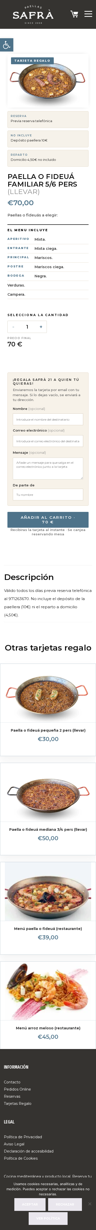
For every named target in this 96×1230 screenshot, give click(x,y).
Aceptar (30, 1204)
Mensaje (29, 452)
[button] (6, 44)
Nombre (29, 409)
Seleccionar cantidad (48, 745)
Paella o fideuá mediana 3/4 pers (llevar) (48, 829)
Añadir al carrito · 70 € (48, 519)
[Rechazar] (89, 1203)
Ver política (48, 1218)
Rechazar (65, 1204)
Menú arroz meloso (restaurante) (48, 1028)
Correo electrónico (39, 430)
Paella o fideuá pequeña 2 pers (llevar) (48, 730)
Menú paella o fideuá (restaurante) (48, 928)
